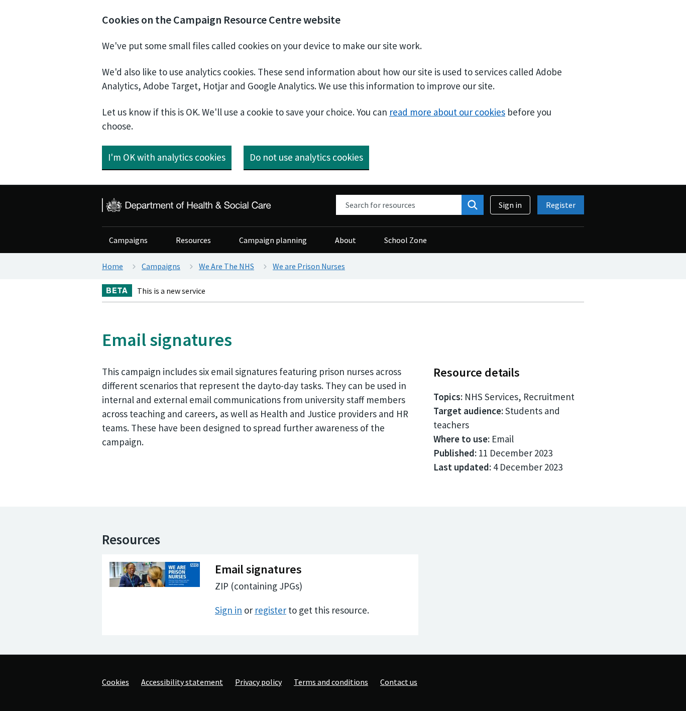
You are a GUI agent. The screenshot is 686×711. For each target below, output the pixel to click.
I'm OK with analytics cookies (166, 157)
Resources (193, 240)
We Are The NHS (226, 266)
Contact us (398, 682)
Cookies (115, 682)
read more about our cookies (447, 112)
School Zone (405, 240)
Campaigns (128, 240)
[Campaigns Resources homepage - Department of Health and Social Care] (187, 205)
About (345, 240)
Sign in (510, 205)
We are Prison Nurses (309, 266)
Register (561, 205)
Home (112, 266)
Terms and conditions (331, 682)
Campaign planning (273, 240)
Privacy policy (258, 682)
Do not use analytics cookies (306, 157)
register (270, 610)
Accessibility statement (182, 682)
